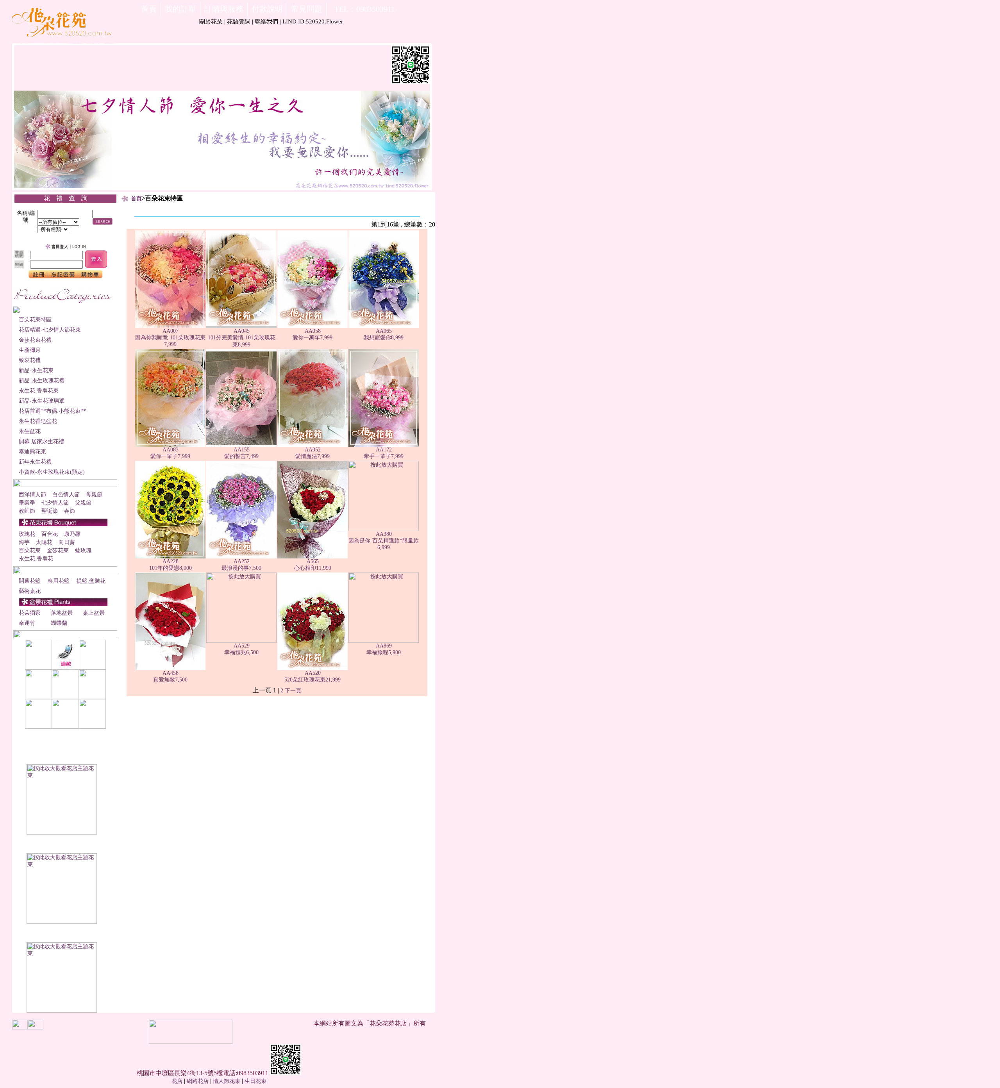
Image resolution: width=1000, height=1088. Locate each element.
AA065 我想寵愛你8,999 (384, 334)
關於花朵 (211, 21)
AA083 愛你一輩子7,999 (170, 453)
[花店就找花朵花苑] (63, 42)
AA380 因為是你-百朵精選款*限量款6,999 (383, 540)
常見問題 (306, 9)
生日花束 (255, 1081)
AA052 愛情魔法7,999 (312, 453)
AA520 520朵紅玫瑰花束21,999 (312, 676)
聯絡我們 (266, 21)
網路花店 (198, 1081)
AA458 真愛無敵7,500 (170, 676)
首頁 (149, 9)
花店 (176, 1081)
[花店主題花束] (62, 833)
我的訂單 (180, 9)
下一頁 (293, 691)
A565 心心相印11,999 (312, 564)
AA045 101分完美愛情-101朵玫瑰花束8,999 (241, 338)
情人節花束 (226, 1081)
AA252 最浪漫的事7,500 (241, 564)
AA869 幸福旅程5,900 (383, 649)
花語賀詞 (238, 21)
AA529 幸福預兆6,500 (241, 649)
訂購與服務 (223, 9)
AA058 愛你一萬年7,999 (312, 334)
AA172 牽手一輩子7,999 (384, 453)
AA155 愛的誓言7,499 (241, 453)
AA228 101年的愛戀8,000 (170, 564)
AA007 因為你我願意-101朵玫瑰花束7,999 (170, 337)
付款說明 (267, 9)
